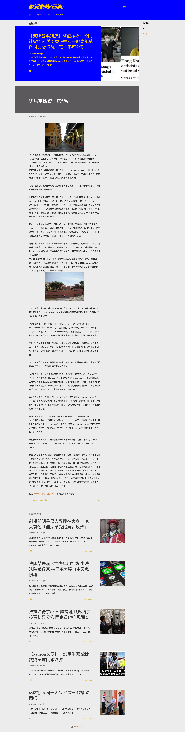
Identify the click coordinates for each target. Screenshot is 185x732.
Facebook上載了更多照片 (44, 494)
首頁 (30, 15)
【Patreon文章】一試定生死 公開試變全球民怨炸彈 (59, 657)
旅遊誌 (36, 500)
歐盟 (49, 15)
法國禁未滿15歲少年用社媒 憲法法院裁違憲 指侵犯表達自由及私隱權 (59, 569)
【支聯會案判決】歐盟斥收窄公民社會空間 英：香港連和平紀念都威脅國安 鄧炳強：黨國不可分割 (61, 41)
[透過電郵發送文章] (46, 500)
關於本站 (39, 15)
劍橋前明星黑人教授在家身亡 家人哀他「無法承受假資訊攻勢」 (59, 524)
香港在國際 (59, 15)
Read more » (88, 551)
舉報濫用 (145, 34)
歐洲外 (41, 500)
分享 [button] (30, 71)
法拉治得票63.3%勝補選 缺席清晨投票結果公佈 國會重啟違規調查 (60, 614)
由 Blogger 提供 (78, 726)
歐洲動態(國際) (46, 6)
